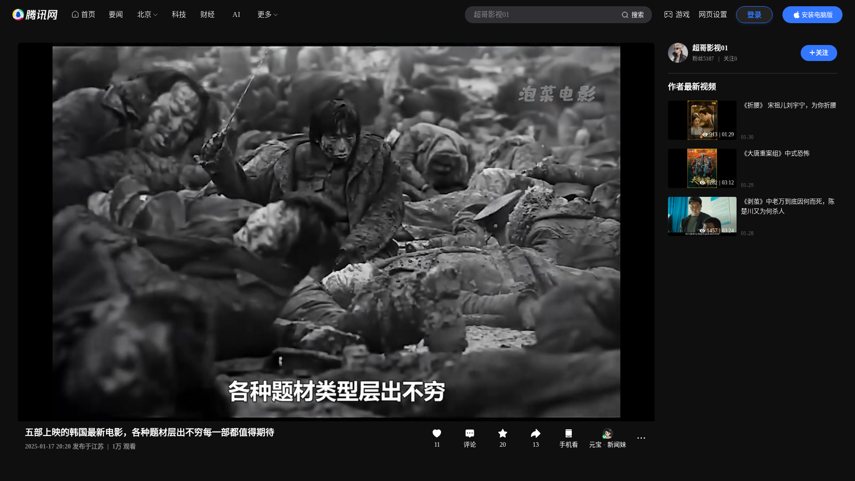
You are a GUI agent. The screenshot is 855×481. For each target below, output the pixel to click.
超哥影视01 (710, 48)
